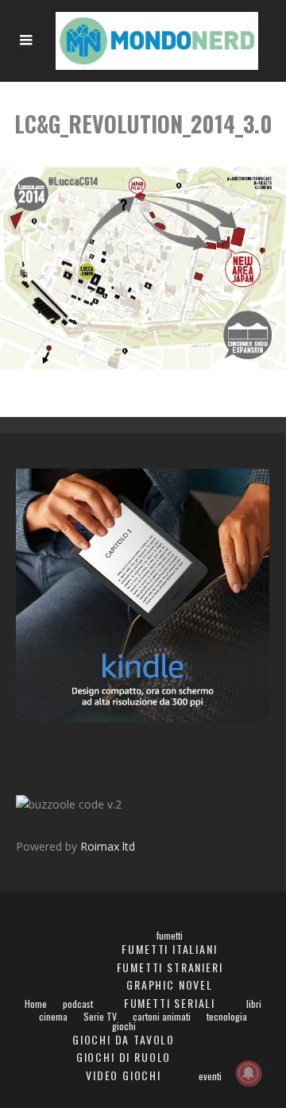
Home (36, 1004)
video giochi (123, 1075)
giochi (124, 1026)
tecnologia (227, 1016)
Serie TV (100, 1016)
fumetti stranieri (170, 967)
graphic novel (169, 984)
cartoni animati (162, 1016)
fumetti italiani (169, 948)
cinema (53, 1016)
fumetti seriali (169, 1002)
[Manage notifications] (248, 1073)
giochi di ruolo (123, 1056)
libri (253, 1004)
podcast (78, 1004)
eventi (210, 1076)
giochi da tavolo (123, 1039)
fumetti (170, 935)
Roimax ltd (107, 846)
